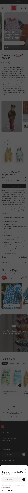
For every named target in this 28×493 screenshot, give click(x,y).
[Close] (26, 467)
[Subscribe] (23, 479)
